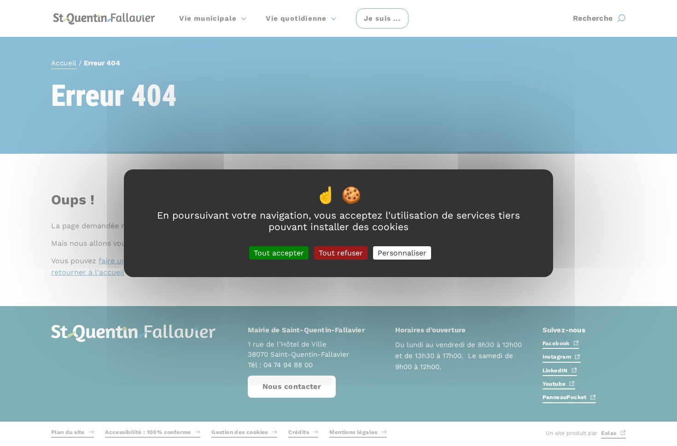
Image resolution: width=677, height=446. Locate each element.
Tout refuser (341, 252)
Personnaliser (402, 252)
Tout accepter (279, 252)
